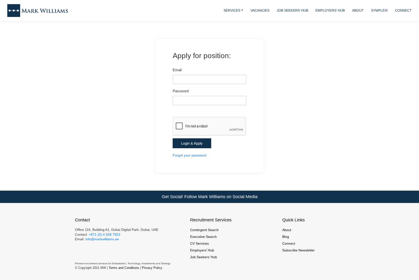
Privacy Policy (152, 268)
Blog (285, 237)
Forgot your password (189, 155)
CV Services (199, 243)
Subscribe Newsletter (298, 250)
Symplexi (379, 10)
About (358, 10)
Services (232, 10)
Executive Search (203, 237)
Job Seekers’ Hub (292, 10)
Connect (403, 10)
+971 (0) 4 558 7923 (104, 234)
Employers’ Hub (330, 10)
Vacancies (259, 10)
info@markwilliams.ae (101, 239)
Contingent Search (204, 230)
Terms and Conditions (124, 268)
